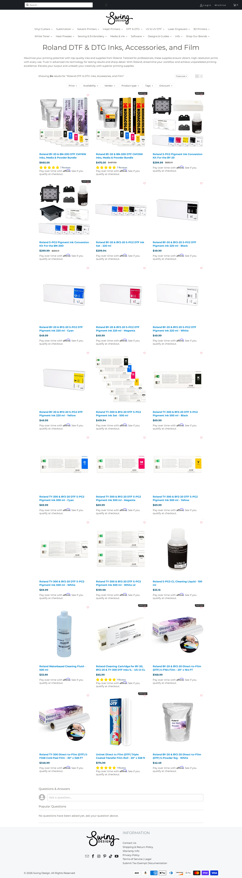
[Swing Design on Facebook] (93, 856)
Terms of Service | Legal (137, 859)
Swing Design (41, 873)
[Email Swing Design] (87, 856)
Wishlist (220, 5)
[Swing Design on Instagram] (98, 856)
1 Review (121, 679)
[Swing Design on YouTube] (116, 856)
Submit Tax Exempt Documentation (145, 863)
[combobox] (59, 4)
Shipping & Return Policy (138, 847)
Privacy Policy (131, 855)
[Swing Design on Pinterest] (104, 856)
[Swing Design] (119, 18)
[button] (106, 4)
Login (207, 5)
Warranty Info (131, 851)
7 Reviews (65, 167)
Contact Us (129, 842)
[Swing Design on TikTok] (110, 856)
